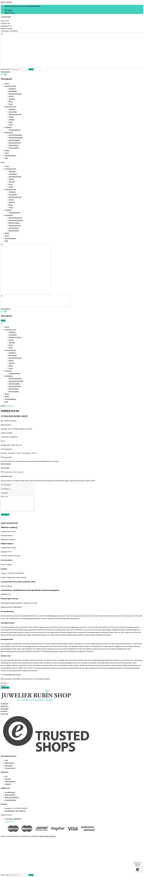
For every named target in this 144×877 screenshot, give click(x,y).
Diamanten (9, 132)
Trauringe (8, 127)
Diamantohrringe (15, 143)
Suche (31, 69)
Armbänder (13, 91)
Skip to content (6, 2)
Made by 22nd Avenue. (47, 836)
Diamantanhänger (15, 135)
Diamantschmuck (15, 94)
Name (3, 683)
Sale (6, 158)
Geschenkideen (10, 155)
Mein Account (10, 13)
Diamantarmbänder (16, 137)
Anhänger (12, 89)
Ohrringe (12, 99)
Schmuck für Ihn (10, 107)
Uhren (11, 104)
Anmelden (8, 10)
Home (7, 83)
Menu (3, 320)
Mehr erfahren (6, 464)
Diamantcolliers (14, 140)
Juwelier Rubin (6, 17)
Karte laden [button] (5, 468)
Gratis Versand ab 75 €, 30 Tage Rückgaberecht (22, 6)
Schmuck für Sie (10, 86)
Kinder (7, 150)
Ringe (11, 101)
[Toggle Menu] (1, 323)
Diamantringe (14, 145)
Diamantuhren (14, 148)
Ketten (11, 96)
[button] (72, 162)
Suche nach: (5, 69)
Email (3, 686)
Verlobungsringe (14, 130)
